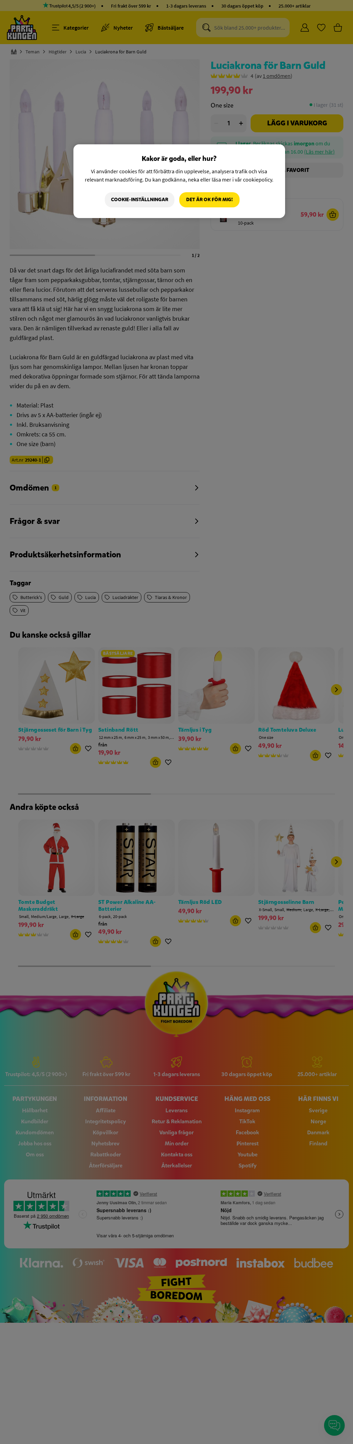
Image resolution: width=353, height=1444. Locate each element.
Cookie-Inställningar (139, 199)
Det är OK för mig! (209, 199)
